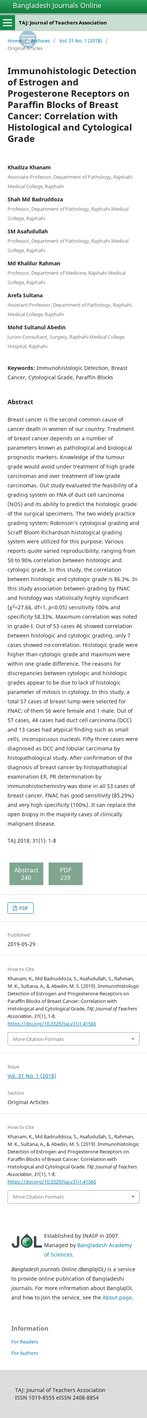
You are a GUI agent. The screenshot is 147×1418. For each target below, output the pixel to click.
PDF (23, 908)
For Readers (24, 1341)
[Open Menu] (7, 22)
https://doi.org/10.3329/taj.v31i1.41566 (52, 1023)
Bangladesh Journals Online (57, 5)
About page (117, 1297)
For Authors (24, 1353)
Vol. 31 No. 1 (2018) (80, 40)
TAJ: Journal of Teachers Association (63, 22)
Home (14, 40)
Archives (40, 40)
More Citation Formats (38, 1039)
